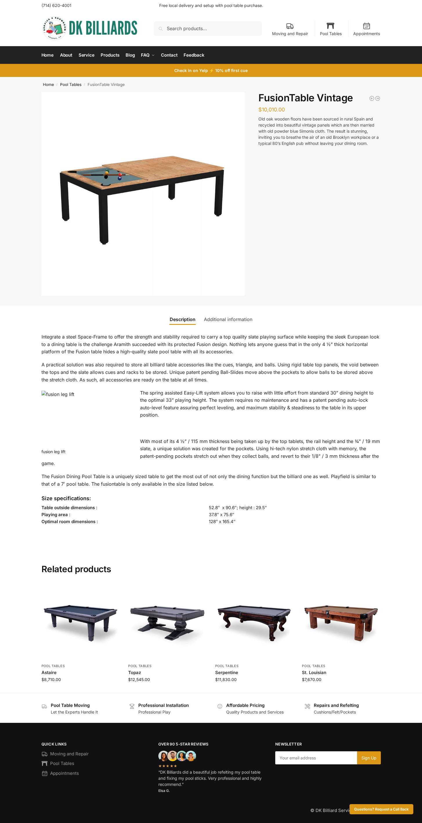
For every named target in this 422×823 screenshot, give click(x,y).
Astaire (49, 672)
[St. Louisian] (341, 622)
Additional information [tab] (228, 319)
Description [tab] (182, 319)
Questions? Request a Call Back (381, 809)
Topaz (134, 672)
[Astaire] (80, 622)
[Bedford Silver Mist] (372, 98)
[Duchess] (378, 98)
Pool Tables (331, 33)
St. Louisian (314, 672)
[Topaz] (167, 622)
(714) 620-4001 (56, 5)
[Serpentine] (254, 622)
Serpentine (226, 672)
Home (48, 84)
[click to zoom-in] (143, 194)
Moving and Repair (290, 33)
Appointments (366, 33)
